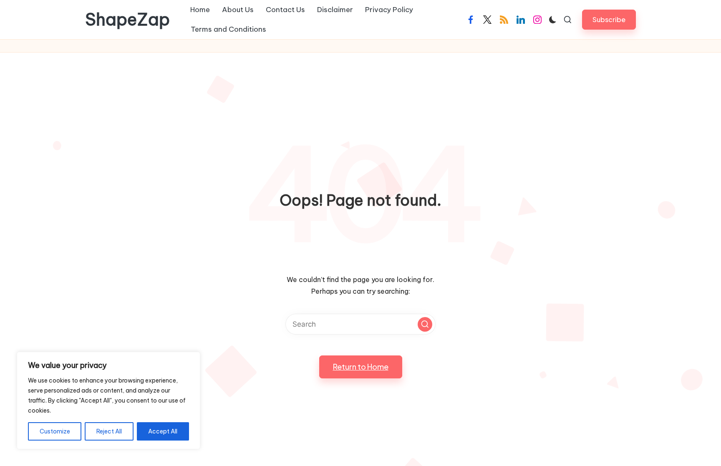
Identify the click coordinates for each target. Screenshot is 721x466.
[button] (609, 19)
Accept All (162, 431)
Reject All (109, 431)
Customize (55, 431)
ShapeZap (127, 19)
